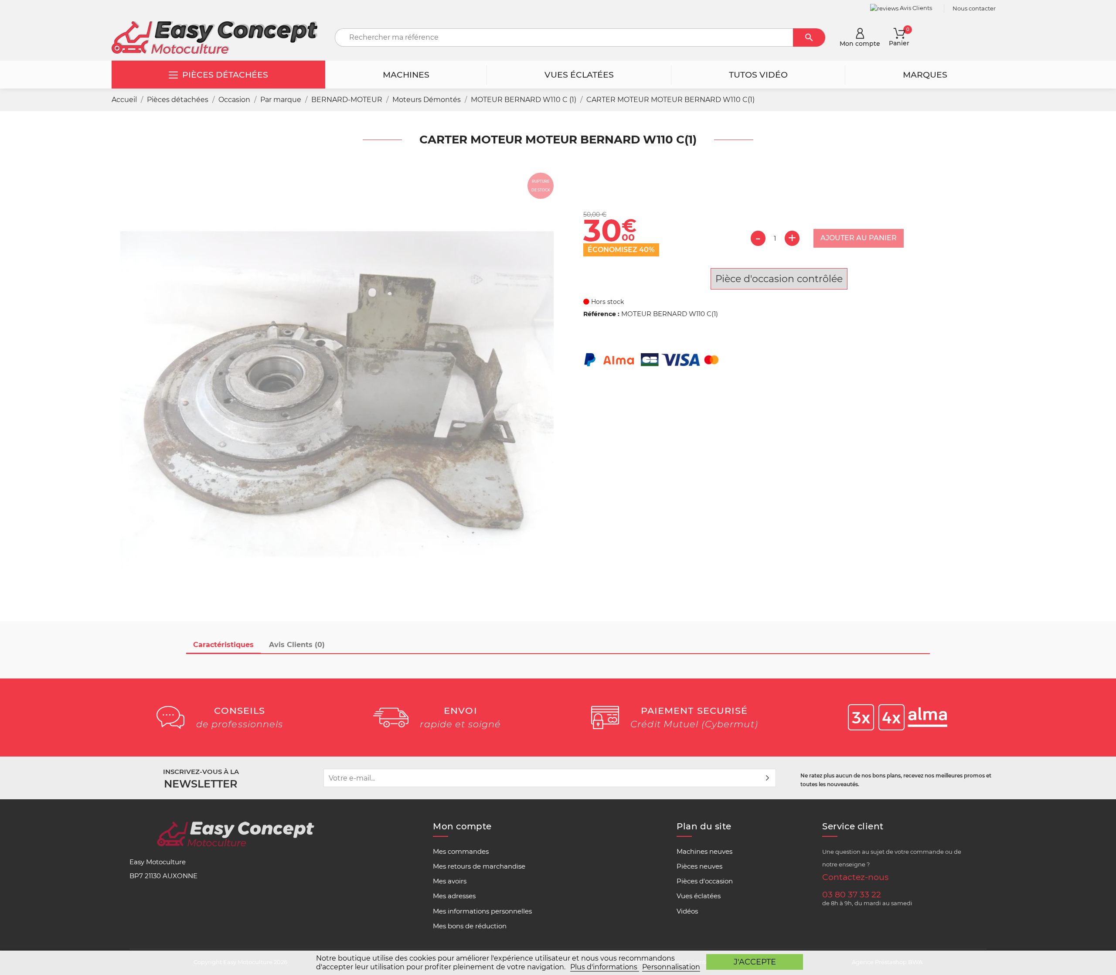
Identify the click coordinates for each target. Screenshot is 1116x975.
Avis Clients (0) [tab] (297, 645)
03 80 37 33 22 (851, 894)
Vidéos (687, 911)
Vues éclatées (699, 896)
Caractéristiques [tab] (223, 645)
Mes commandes (461, 852)
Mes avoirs (449, 881)
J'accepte (755, 962)
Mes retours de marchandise (479, 866)
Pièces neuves (699, 866)
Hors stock (606, 302)
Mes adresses (454, 896)
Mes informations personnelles (482, 911)
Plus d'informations (604, 967)
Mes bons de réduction (470, 926)
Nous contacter (974, 8)
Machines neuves (704, 852)
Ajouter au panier (858, 238)
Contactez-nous (855, 877)
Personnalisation (671, 967)
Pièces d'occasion (705, 881)
